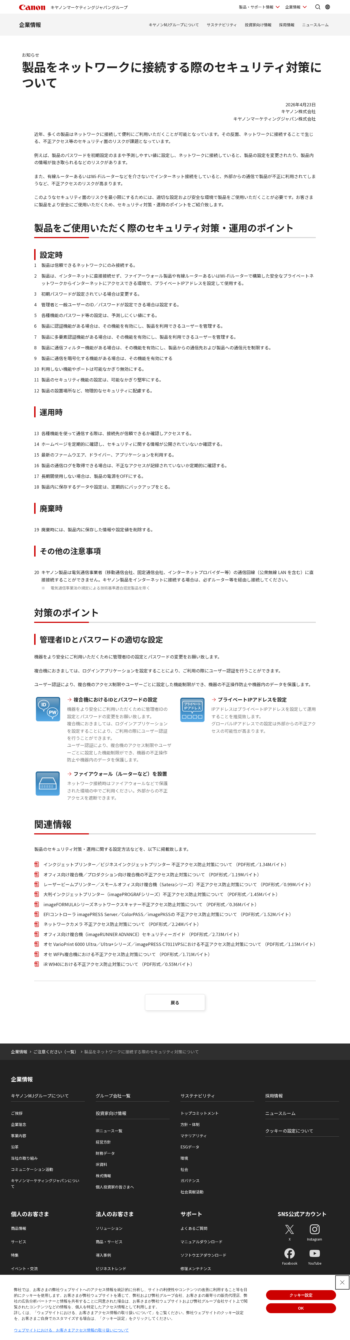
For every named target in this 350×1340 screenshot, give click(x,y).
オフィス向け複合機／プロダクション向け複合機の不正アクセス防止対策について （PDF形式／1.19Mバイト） (152, 874)
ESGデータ (189, 1147)
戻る (175, 1002)
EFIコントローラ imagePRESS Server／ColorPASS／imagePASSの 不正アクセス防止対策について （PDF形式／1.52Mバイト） (168, 914)
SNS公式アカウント (302, 1214)
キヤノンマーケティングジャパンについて (45, 1183)
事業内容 (18, 1135)
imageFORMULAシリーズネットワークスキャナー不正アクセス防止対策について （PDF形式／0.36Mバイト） (151, 904)
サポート (191, 1214)
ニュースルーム (315, 24)
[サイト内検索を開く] (317, 7)
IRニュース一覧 (109, 1130)
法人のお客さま (115, 1214)
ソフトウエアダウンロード (203, 1255)
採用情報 (286, 24)
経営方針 (103, 1142)
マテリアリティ (193, 1135)
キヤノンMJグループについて (174, 24)
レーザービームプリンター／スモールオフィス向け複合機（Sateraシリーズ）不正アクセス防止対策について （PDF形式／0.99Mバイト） (178, 884)
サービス (18, 1241)
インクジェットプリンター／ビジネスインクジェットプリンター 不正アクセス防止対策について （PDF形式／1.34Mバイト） (166, 864)
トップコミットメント (199, 1113)
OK (301, 1308)
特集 (15, 1255)
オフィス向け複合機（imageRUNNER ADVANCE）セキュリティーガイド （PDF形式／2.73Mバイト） (142, 934)
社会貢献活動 (191, 1191)
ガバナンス (190, 1180)
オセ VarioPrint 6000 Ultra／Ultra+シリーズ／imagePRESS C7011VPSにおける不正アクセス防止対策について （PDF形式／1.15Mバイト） (179, 944)
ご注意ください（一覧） (55, 1051)
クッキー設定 (301, 1295)
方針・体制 (190, 1124)
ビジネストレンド (111, 1268)
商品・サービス (109, 1241)
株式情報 (103, 1175)
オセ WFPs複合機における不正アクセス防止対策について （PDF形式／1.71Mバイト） (127, 954)
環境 (184, 1158)
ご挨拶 (16, 1113)
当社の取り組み (24, 1158)
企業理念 (18, 1124)
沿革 (15, 1147)
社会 (184, 1169)
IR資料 (101, 1164)
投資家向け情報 (258, 24)
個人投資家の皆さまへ (115, 1187)
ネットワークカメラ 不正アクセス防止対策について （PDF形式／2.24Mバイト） (122, 924)
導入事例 (103, 1255)
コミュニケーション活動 (32, 1169)
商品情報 (18, 1228)
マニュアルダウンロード (201, 1241)
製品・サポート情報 (256, 7)
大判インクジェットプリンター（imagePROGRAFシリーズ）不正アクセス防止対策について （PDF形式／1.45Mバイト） (161, 894)
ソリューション (109, 1228)
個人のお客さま (30, 1214)
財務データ (105, 1153)
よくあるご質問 (193, 1228)
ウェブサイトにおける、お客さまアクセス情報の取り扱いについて (71, 1330)
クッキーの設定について (289, 1130)
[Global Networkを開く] (327, 7)
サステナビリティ (222, 24)
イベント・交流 (24, 1268)
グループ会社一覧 (113, 1095)
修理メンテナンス (195, 1268)
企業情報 (293, 7)
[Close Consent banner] (342, 1282)
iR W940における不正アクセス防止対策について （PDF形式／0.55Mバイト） (119, 964)
